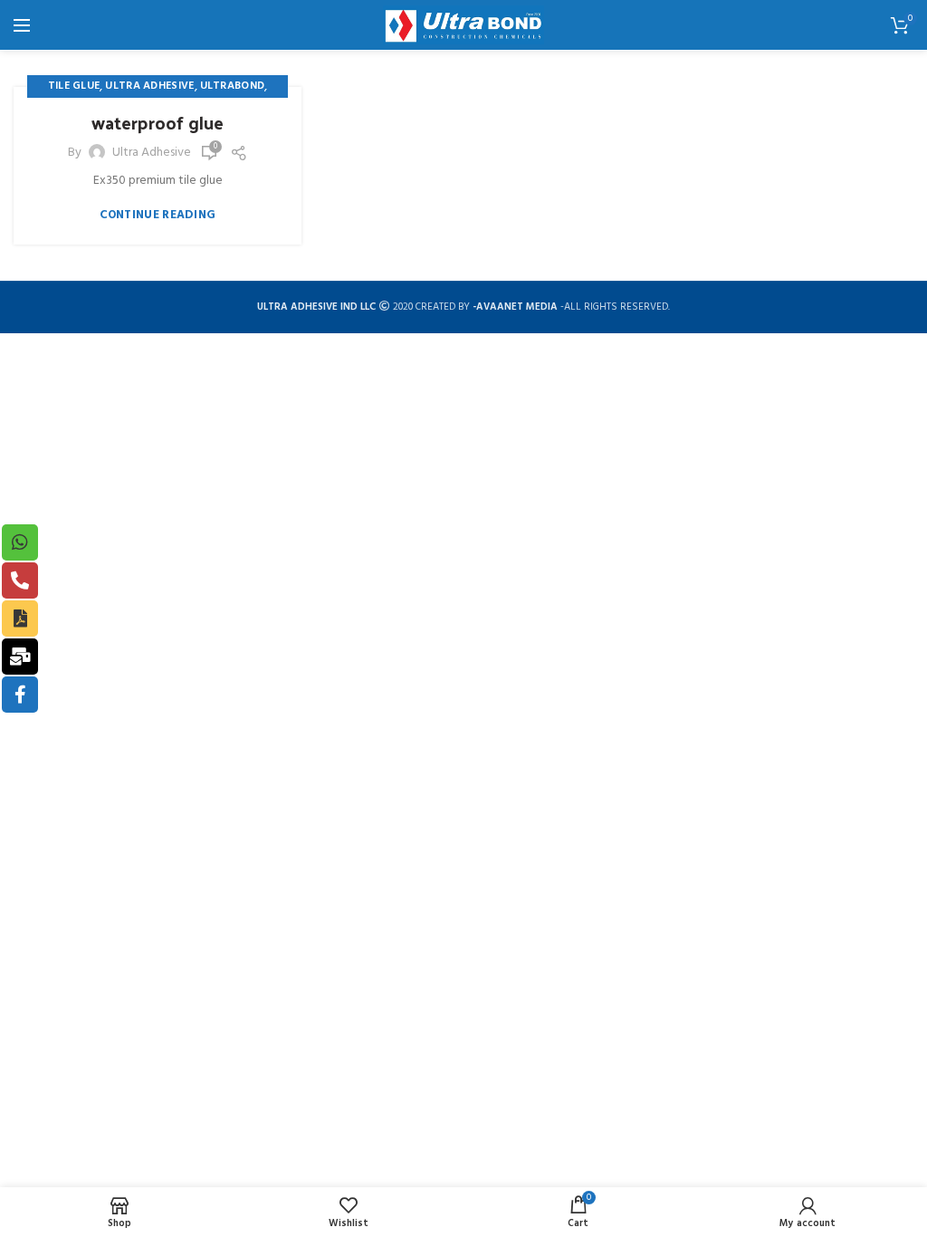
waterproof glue (157, 122)
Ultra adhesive (149, 86)
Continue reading (158, 215)
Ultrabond (232, 86)
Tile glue (74, 86)
